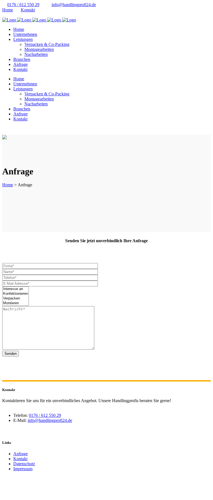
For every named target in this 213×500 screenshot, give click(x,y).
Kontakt (28, 10)
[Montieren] (15, 303)
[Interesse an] (15, 289)
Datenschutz (24, 463)
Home (7, 10)
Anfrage (20, 453)
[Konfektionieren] (15, 293)
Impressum (22, 468)
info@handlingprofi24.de (74, 4)
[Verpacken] (15, 298)
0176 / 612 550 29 (23, 4)
